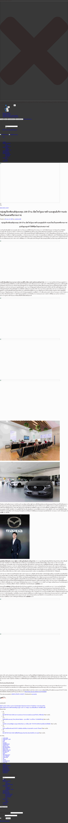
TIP (6, 157)
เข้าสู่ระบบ (8, 818)
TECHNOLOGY (8, 154)
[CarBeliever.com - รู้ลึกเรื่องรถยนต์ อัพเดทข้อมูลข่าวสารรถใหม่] (9, 134)
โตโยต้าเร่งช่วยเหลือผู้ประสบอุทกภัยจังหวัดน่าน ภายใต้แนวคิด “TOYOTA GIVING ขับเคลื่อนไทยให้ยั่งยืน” (27, 723)
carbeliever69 (18, 219)
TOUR (4, 759)
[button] (34, 51)
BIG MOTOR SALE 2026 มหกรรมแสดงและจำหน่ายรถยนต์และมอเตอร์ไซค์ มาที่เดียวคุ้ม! (23, 714)
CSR (6, 144)
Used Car (5, 762)
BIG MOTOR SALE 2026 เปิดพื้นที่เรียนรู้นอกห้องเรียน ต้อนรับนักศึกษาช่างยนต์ (21, 732)
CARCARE (7, 156)
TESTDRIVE (6, 151)
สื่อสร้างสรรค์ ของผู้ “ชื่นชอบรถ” (10, 129)
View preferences (11, 119)
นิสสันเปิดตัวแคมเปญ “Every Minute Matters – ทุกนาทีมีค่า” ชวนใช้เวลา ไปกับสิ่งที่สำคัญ (23, 719)
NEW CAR (5, 147)
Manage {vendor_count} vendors (10, 115)
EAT (6, 159)
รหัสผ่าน (2, 815)
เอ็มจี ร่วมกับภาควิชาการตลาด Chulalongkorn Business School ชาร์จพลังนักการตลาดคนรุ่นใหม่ (22, 705)
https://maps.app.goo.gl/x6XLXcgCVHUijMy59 (35, 691)
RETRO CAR (7, 155)
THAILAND (7, 148)
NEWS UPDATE (7, 143)
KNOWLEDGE (6, 153)
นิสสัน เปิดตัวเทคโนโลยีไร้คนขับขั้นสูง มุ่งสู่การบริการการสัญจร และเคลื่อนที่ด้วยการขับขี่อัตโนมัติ (22, 707)
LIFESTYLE (5, 158)
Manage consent (4, 806)
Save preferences (19, 119)
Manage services (7, 114)
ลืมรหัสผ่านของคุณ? (5, 821)
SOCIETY (7, 145)
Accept (2, 119)
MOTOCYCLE (6, 152)
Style (4, 753)
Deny (6, 119)
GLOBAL (6, 149)
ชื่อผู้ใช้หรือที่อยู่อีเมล (5, 812)
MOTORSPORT (8, 146)
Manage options (6, 113)
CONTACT (5, 161)
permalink (34, 694)
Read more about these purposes (10, 116)
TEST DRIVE (6, 756)
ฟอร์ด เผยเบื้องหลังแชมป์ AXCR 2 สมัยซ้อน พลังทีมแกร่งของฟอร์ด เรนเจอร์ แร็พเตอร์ (22, 728)
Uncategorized (6, 761)
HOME (4, 142)
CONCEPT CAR (7, 739)
